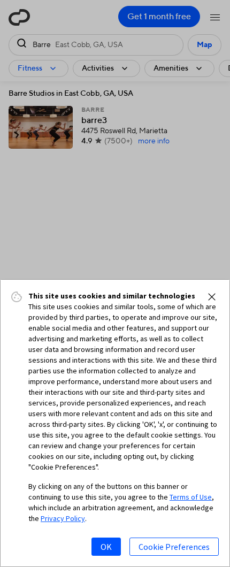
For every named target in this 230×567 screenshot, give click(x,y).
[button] (212, 297)
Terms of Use (191, 497)
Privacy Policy (63, 518)
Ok (106, 546)
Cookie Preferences (174, 546)
